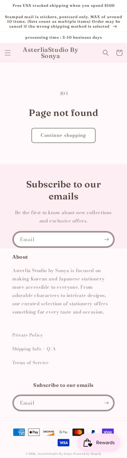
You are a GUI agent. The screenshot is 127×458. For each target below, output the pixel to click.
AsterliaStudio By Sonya (55, 454)
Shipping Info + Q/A (34, 348)
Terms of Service (30, 362)
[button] (7, 53)
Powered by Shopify (87, 454)
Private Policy (27, 335)
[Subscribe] (106, 239)
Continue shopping (63, 135)
